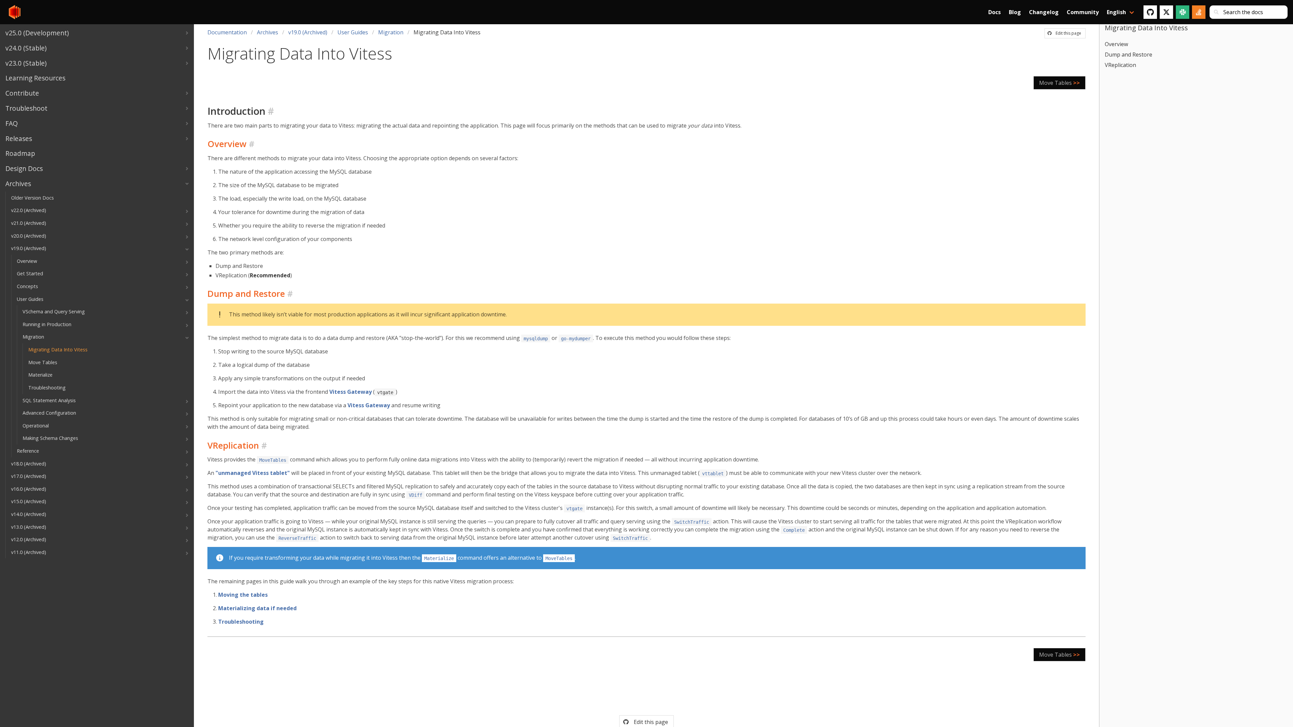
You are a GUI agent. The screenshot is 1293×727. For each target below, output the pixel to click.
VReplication (1120, 65)
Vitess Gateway (350, 391)
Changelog (1044, 12)
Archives (267, 32)
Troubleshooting (241, 621)
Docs (994, 12)
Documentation (227, 32)
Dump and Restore (1128, 54)
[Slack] (1182, 12)
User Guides (352, 32)
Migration (390, 32)
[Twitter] (1166, 12)
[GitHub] (1150, 12)
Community (1083, 12)
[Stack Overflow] (1198, 12)
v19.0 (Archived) (307, 32)
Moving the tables (243, 594)
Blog (1015, 12)
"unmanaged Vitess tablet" (253, 473)
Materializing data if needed (257, 608)
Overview (1116, 44)
